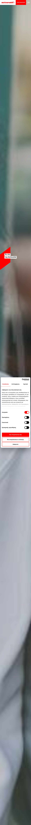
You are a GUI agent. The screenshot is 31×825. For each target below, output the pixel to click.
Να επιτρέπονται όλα (15, 434)
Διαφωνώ (15, 444)
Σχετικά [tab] (25, 384)
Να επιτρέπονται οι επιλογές (15, 439)
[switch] (26, 417)
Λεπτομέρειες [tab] (15, 384)
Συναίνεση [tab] (5, 384)
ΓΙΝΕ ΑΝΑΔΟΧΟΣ (21, 2)
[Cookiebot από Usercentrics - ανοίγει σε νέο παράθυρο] (22, 380)
